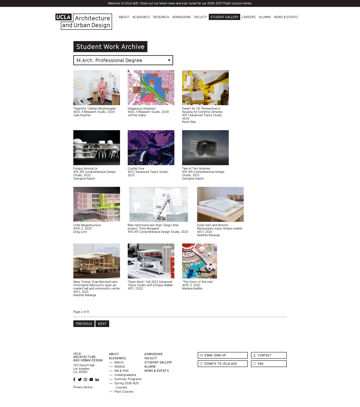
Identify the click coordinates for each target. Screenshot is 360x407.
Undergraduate (125, 375)
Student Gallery (224, 17)
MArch (119, 362)
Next (102, 324)
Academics (141, 17)
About (124, 17)
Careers (249, 17)
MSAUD (119, 366)
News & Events (286, 17)
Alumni (265, 17)
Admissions (181, 17)
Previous (84, 324)
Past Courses (123, 391)
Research (161, 17)
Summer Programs (128, 379)
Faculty (200, 17)
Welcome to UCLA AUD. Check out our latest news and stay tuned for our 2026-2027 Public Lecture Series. (185, 4)
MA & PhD (121, 370)
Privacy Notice (82, 387)
